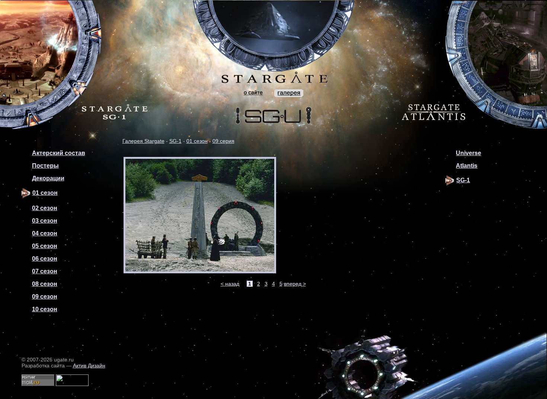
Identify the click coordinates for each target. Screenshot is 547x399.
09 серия (223, 141)
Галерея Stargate (143, 141)
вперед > (295, 284)
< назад (230, 284)
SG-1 (175, 141)
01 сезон (197, 141)
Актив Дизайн (89, 366)
